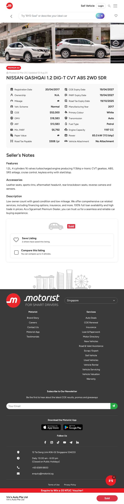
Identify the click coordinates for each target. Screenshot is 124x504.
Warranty (91, 379)
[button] (111, 480)
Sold (107, 498)
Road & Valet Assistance (91, 346)
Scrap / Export (91, 350)
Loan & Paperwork (91, 332)
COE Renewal (91, 322)
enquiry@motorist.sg (42, 473)
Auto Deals (91, 318)
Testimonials (33, 336)
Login (101, 6)
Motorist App (33, 332)
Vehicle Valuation (91, 374)
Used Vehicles (91, 360)
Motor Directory (91, 336)
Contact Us (33, 327)
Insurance (91, 327)
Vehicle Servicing (91, 369)
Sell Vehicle (88, 5)
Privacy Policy (70, 485)
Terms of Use (54, 485)
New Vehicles (91, 341)
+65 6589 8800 (40, 467)
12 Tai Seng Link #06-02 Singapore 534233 (54, 452)
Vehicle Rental (91, 364)
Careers (33, 322)
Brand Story (33, 318)
